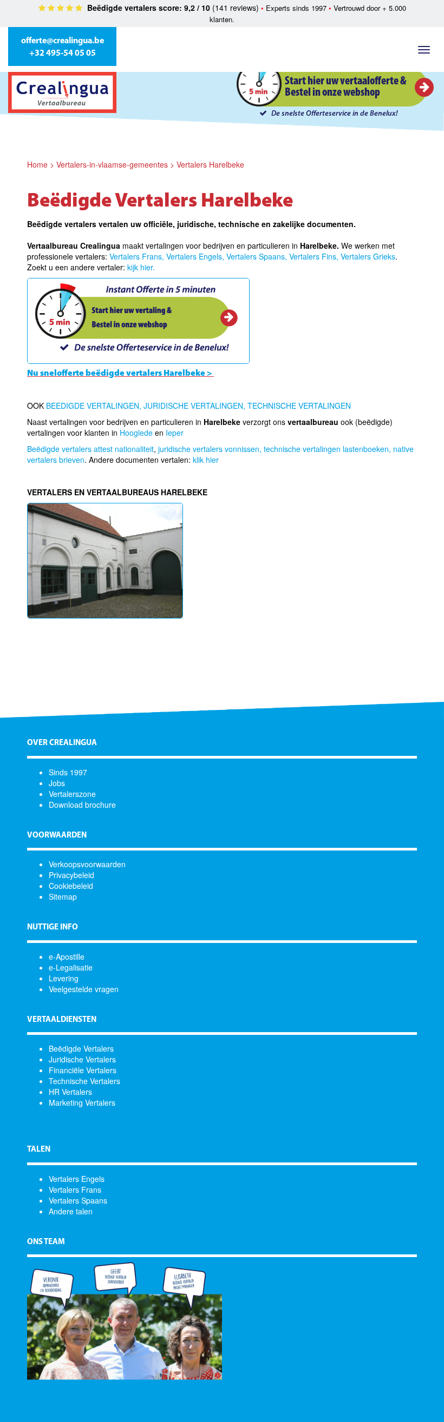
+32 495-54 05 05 (62, 53)
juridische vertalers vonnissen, (210, 448)
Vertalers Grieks (368, 256)
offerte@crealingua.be (62, 41)
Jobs (57, 783)
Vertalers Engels (77, 1178)
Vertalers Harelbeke (210, 164)
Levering (64, 978)
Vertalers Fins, (313, 256)
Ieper (175, 432)
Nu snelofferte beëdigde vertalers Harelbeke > (119, 373)
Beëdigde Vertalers (81, 1048)
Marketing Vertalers (82, 1102)
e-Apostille (66, 956)
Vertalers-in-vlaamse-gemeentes (112, 164)
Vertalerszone (72, 793)
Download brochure (82, 804)
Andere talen (71, 1211)
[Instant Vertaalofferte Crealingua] (138, 320)
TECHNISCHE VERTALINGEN (299, 405)
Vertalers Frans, (136, 256)
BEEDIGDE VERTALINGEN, (93, 405)
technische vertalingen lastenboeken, (327, 448)
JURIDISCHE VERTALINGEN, (194, 405)
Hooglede (136, 432)
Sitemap (63, 896)
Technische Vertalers (84, 1080)
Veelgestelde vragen (84, 989)
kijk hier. (141, 267)
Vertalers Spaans (78, 1200)
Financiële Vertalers (82, 1070)
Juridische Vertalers (82, 1059)
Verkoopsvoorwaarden (87, 864)
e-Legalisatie (71, 967)
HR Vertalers (70, 1091)
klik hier (206, 459)
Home (37, 164)
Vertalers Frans (75, 1189)
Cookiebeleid (71, 885)
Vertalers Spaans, (256, 256)
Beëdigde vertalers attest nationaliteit (90, 448)
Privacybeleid (71, 874)
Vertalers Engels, (195, 256)
